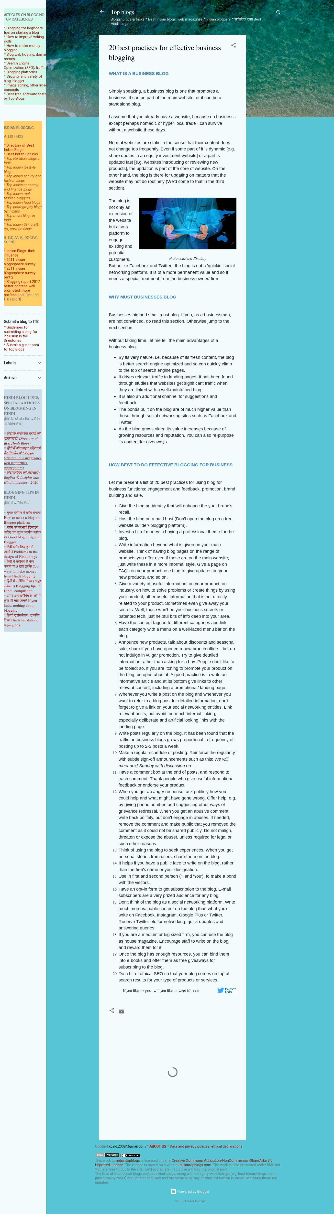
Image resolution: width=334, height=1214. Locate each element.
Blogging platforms (22, 72)
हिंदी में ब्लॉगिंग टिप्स (20, 580)
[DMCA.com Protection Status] (107, 1156)
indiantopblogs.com (195, 1165)
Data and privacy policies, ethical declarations (206, 1146)
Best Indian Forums (22, 154)
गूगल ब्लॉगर (20, 512)
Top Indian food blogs (23, 202)
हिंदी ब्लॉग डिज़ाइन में (20, 546)
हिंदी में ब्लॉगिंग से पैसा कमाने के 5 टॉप (19, 564)
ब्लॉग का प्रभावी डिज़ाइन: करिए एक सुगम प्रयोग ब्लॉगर (22, 529)
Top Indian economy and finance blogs (21, 187)
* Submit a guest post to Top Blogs (21, 347)
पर (5, 536)
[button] (233, 46)
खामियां (8, 551)
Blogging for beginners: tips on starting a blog (24, 30)
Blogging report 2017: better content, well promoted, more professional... (22, 288)
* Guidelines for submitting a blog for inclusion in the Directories (20, 334)
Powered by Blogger (193, 1191)
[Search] (278, 13)
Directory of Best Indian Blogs (19, 147)
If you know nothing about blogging (20, 605)
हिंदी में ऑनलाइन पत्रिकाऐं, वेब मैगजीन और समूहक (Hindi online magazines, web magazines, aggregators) (23, 458)
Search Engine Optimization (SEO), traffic (24, 65)
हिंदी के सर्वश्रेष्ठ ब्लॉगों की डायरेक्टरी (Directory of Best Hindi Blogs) (22, 438)
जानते (23, 600)
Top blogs (122, 12)
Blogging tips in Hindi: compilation (22, 588)
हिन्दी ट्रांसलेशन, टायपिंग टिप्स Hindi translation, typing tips (22, 620)
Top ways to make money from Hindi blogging (21, 571)
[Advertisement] (265, 108)
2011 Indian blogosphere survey (19, 261)
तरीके (28, 566)
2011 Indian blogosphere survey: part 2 (20, 272)
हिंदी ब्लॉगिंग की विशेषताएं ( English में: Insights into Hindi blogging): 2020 (22, 477)
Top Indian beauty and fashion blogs (22, 178)
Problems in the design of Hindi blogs (21, 554)
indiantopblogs (128, 1160)
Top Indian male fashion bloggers (18, 196)
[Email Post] (121, 1013)
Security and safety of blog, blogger (23, 78)
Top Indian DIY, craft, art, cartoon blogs (21, 226)
